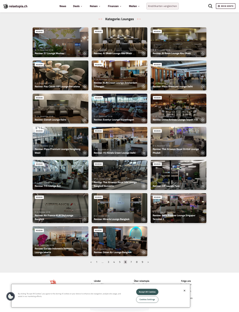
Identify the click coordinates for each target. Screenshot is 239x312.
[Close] (184, 291)
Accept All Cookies (147, 291)
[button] (10, 296)
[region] (100, 296)
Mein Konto (227, 6)
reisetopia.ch (18, 6)
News (62, 6)
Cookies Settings (147, 299)
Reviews (39, 31)
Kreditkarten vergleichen (162, 6)
